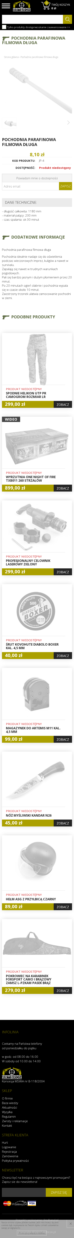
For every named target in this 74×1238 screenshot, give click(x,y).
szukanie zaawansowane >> (53, 27)
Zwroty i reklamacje (15, 1121)
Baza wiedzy (10, 1103)
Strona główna (11, 57)
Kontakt (7, 1125)
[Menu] (6, 6)
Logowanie (9, 1147)
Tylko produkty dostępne (22, 27)
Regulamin (9, 1116)
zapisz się (59, 1192)
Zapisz (65, 186)
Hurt (5, 1142)
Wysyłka (7, 1112)
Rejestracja (9, 1151)
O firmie (7, 1098)
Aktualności (9, 1107)
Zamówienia (10, 1156)
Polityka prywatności (15, 1161)
